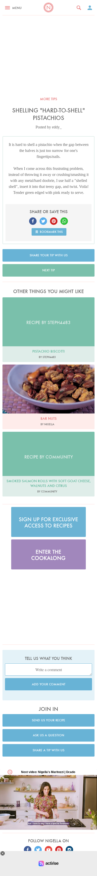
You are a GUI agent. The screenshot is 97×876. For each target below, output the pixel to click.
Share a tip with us (48, 750)
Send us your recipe (48, 720)
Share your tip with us (49, 255)
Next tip (48, 270)
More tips (48, 99)
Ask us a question (48, 735)
